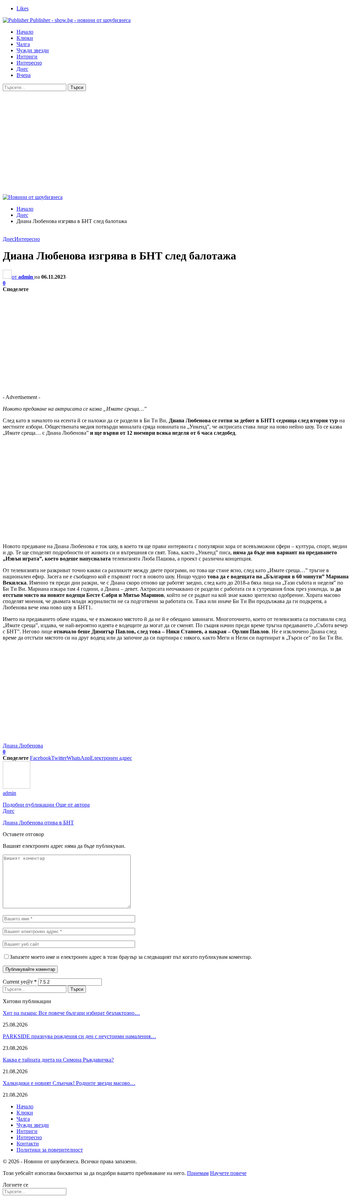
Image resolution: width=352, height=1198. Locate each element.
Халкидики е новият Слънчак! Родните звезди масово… (69, 1083)
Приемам (198, 1173)
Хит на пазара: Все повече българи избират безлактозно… (71, 1013)
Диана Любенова (23, 745)
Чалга (23, 44)
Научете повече (228, 1173)
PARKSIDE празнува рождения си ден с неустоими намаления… (79, 1036)
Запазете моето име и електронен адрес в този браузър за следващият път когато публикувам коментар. (131, 957)
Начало (24, 32)
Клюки (24, 38)
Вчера (23, 75)
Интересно (29, 63)
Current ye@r (20, 982)
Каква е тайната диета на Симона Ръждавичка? (58, 1060)
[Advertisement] (176, 143)
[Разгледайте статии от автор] (16, 787)
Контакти (27, 1143)
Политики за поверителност (49, 1150)
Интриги (26, 56)
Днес (22, 69)
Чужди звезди (32, 50)
